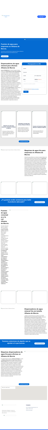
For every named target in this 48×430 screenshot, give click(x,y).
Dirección (25, 72)
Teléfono (38, 79)
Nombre (24, 68)
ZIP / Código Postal (37, 75)
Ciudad (24, 75)
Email (24, 79)
